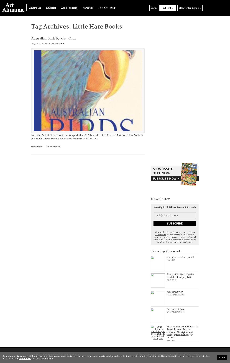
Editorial (51, 8)
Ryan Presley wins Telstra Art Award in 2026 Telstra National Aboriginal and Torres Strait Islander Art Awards (182, 332)
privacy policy (181, 232)
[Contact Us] (222, 7)
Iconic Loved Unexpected (180, 257)
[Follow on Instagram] (217, 7)
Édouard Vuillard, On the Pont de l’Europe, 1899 (180, 276)
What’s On (35, 8)
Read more (36, 146)
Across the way (175, 292)
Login (154, 8)
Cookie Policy (25, 358)
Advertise (88, 8)
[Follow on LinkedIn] (209, 7)
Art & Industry (69, 8)
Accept (222, 357)
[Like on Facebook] (213, 7)
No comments (53, 146)
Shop (113, 8)
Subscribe (168, 8)
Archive (103, 8)
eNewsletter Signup (190, 8)
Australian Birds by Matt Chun (53, 38)
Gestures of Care (175, 309)
